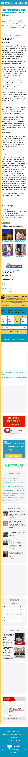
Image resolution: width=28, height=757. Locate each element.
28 (23, 617)
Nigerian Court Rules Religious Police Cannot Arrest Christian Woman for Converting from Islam (13, 499)
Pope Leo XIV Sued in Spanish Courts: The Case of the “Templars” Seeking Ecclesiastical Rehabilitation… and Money (17, 514)
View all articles (6, 288)
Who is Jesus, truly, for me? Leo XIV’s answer (8, 635)
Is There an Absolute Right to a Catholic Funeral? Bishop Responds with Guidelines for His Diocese (16, 554)
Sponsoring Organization (6, 734)
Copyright (24, 734)
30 (7, 620)
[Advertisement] (14, 360)
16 (7, 615)
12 (17, 612)
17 (10, 615)
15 (4, 615)
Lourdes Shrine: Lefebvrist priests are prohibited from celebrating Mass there (17, 534)
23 (7, 617)
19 (17, 615)
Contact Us (14, 737)
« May (4, 624)
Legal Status (17, 734)
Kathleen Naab (18, 35)
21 (23, 615)
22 (4, 617)
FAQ (14, 731)
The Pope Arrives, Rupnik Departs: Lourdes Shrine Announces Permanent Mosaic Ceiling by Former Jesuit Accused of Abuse (17, 524)
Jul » (7, 624)
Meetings (4, 37)
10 (10, 612)
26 (17, 617)
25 (14, 617)
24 (10, 617)
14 (23, 612)
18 (14, 615)
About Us (9, 731)
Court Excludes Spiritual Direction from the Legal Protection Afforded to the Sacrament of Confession (13, 482)
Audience (18, 731)
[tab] (8, 699)
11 (14, 612)
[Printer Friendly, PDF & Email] (5, 223)
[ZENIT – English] (8, 3)
